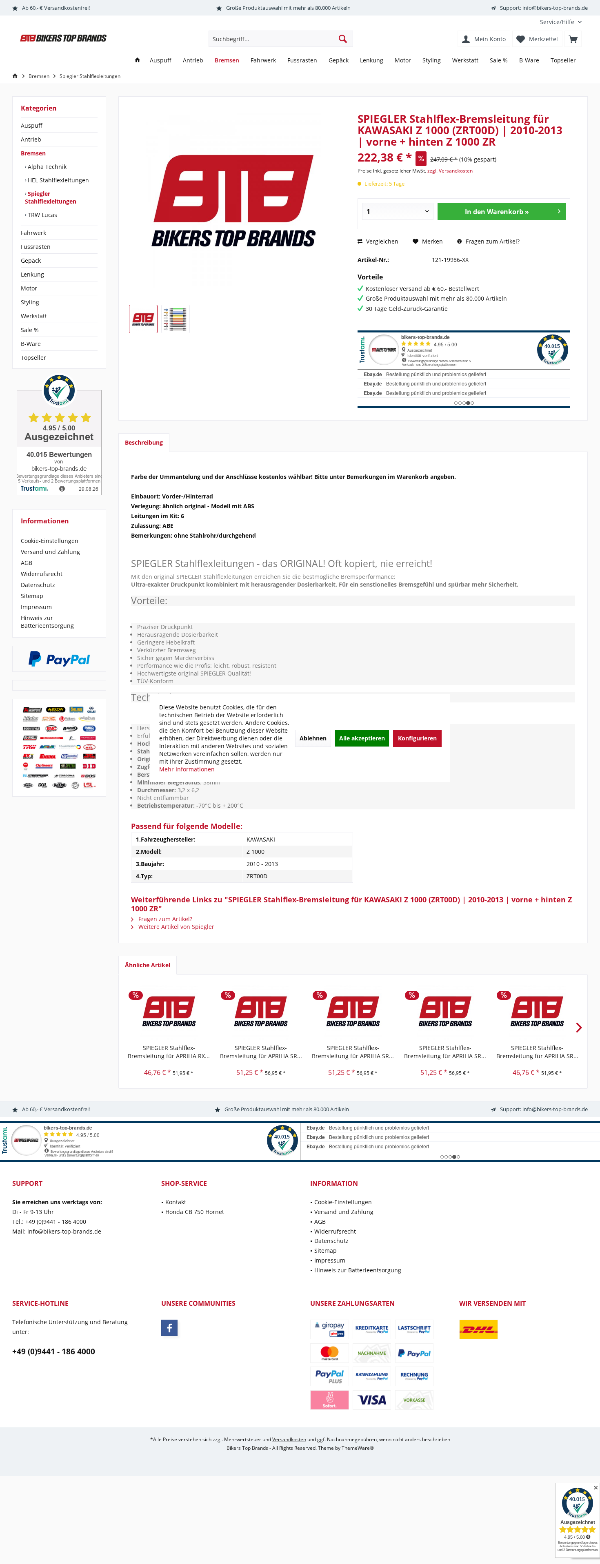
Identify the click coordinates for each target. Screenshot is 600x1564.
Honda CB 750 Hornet (194, 1212)
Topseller (33, 357)
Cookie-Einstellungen (49, 541)
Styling (30, 302)
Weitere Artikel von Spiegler (175, 926)
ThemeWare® (358, 1447)
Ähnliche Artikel (147, 965)
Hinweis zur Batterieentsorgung (47, 621)
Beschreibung (144, 442)
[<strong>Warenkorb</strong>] (573, 39)
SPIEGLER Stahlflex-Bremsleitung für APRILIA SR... (261, 1052)
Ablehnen (313, 738)
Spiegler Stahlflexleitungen (50, 197)
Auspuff (31, 125)
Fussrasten (36, 246)
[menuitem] (558, 22)
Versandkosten (289, 1439)
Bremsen (33, 153)
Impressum (36, 607)
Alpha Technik (46, 167)
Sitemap (32, 596)
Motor (29, 288)
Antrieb (31, 139)
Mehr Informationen (187, 769)
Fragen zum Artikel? (492, 241)
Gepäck (31, 260)
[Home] (137, 60)
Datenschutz (38, 585)
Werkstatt (34, 316)
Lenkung (32, 274)
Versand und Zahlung (50, 552)
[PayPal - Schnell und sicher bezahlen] (59, 659)
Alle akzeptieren (362, 738)
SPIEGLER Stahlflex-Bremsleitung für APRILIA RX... (169, 1052)
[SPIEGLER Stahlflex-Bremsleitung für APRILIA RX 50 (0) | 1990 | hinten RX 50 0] (169, 1011)
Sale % (30, 330)
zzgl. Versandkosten (450, 170)
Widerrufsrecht (41, 574)
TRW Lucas (41, 215)
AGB (26, 563)
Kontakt (175, 1202)
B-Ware (31, 344)
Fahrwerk (33, 233)
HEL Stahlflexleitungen (57, 180)
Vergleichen (381, 241)
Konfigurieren (417, 738)
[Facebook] (169, 1328)
